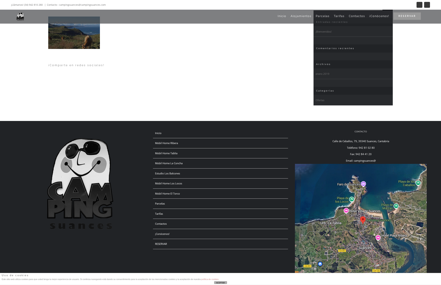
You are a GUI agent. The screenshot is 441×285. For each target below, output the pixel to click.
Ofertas (320, 100)
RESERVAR (161, 244)
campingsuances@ (365, 160)
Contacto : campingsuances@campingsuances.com (76, 4)
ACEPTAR (220, 283)
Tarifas (159, 213)
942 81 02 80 (367, 147)
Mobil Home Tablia (166, 153)
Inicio (158, 133)
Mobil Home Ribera (166, 143)
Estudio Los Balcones (167, 173)
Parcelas (160, 203)
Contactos (161, 223)
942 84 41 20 (364, 154)
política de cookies (210, 279)
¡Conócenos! (162, 234)
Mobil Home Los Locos (168, 183)
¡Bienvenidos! (324, 31)
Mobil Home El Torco (167, 193)
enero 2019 (322, 73)
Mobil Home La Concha (169, 163)
